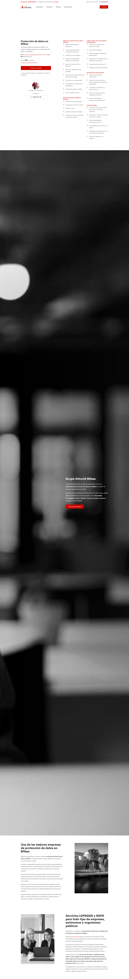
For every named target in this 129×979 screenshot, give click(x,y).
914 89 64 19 (104, 2)
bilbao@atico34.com (27, 56)
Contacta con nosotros (74, 506)
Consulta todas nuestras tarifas (29, 62)
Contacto (104, 7)
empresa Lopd (75, 936)
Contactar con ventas (36, 68)
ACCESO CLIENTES (93, 2)
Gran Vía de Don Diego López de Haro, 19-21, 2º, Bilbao (36, 54)
